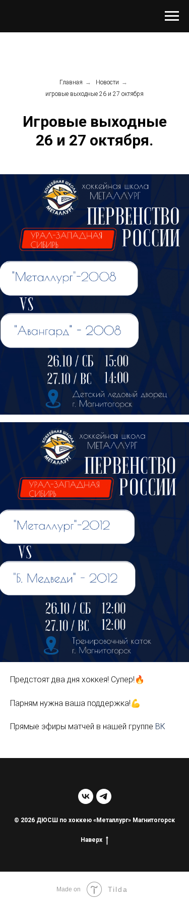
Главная (71, 82)
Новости (107, 82)
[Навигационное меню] (172, 16)
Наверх (91, 839)
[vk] (85, 796)
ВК (160, 726)
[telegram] (103, 796)
